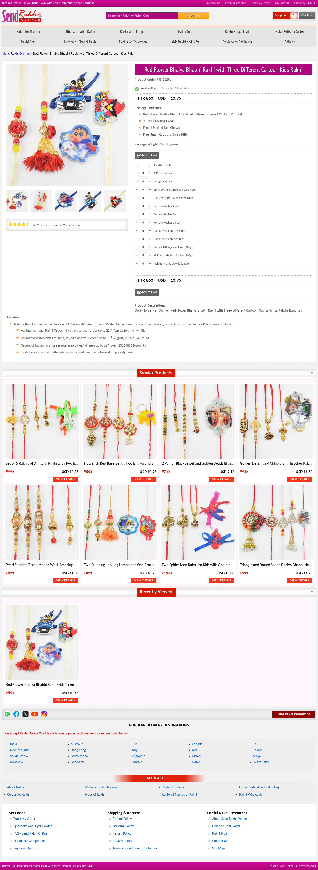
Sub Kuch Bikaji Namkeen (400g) (173, 247)
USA (134, 744)
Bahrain (136, 762)
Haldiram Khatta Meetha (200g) (173, 255)
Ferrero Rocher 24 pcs (167, 222)
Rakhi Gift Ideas (173, 787)
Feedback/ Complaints (29, 841)
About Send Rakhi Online (229, 819)
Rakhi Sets (28, 42)
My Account (212, 3)
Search (193, 16)
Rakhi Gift (185, 31)
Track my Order (260, 3)
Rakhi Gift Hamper (133, 31)
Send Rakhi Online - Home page (22, 16)
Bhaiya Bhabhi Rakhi (80, 31)
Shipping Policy (123, 826)
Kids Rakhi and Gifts (185, 42)
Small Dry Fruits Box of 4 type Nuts (174, 190)
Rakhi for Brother (28, 31)
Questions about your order (32, 826)
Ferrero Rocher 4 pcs (166, 206)
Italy (134, 750)
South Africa (79, 756)
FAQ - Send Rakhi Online (30, 833)
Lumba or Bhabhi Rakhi (80, 42)
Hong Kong (78, 750)
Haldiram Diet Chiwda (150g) (171, 263)
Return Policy (122, 833)
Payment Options (25, 848)
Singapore (138, 756)
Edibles (290, 42)
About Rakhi (15, 787)
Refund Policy (122, 819)
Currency (305, 3)
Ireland (257, 750)
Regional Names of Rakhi (179, 794)
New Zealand (19, 750)
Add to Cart (149, 155)
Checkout (307, 15)
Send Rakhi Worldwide (293, 714)
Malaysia (16, 762)
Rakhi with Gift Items (237, 42)
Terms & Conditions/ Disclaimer (135, 848)
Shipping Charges (235, 3)
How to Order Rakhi (226, 826)
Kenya (256, 756)
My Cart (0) (282, 3)
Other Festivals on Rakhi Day (259, 787)
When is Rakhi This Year (101, 787)
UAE (195, 750)
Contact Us (219, 841)
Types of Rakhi (95, 794)
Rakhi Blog (219, 833)
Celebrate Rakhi (18, 794)
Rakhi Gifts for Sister (290, 31)
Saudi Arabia (19, 756)
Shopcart (281, 15)
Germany (77, 762)
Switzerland (260, 762)
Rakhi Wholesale (251, 794)
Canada (197, 744)
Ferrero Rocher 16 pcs (167, 214)
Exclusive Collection (133, 42)
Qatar (196, 762)
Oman (196, 756)
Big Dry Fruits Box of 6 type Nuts (173, 198)
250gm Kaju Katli (164, 173)
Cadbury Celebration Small (170, 231)
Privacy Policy (122, 841)
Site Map (218, 848)
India (13, 744)
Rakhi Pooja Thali (237, 31)
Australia (77, 744)
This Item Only (162, 165)
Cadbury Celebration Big (168, 239)
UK (254, 744)
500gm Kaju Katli (164, 181)
